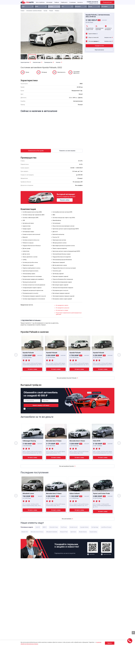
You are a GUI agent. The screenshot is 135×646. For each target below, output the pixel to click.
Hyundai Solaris (84, 527)
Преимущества (48, 62)
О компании (72, 2)
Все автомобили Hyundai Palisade (66, 378)
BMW (40, 6)
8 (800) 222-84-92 (92, 2)
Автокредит (49, 2)
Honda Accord (73, 527)
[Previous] (25, 34)
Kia (67, 6)
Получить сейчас (64, 200)
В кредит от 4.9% (99, 45)
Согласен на (38, 408)
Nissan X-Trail (64, 531)
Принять (109, 643)
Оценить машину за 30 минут (41, 405)
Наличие (58, 62)
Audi (27, 6)
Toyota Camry (93, 531)
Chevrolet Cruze (53, 527)
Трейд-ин (56, 2)
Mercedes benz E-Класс (37, 531)
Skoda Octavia (83, 531)
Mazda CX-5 (25, 531)
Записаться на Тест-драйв (36, 150)
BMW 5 (44, 527)
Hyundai (54, 6)
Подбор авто (64, 2)
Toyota (94, 6)
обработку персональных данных (41, 408)
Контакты (80, 2)
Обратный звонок (99, 50)
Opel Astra (73, 531)
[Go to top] (133, 632)
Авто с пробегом (40, 2)
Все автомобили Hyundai (66, 466)
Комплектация (37, 62)
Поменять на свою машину (67, 150)
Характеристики (25, 62)
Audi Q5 (38, 527)
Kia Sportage (94, 527)
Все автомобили (66, 518)
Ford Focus (64, 527)
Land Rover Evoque (106, 527)
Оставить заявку (32, 369)
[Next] (77, 34)
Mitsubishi (80, 6)
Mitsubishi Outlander (51, 531)
